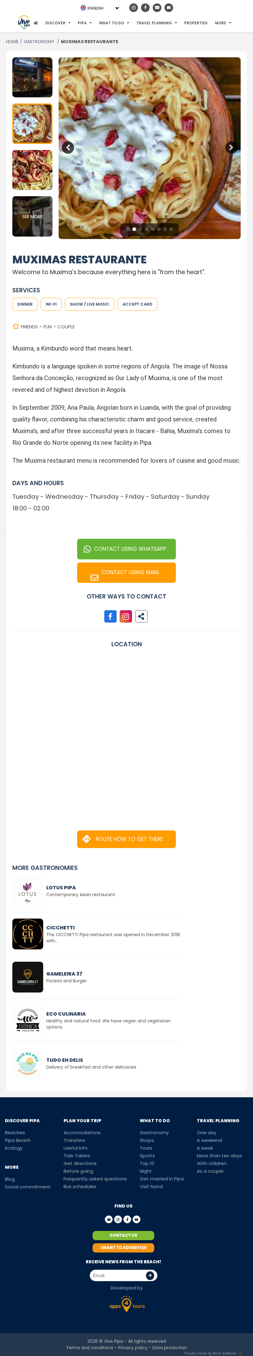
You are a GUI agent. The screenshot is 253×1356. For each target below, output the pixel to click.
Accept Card (137, 304)
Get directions (80, 1163)
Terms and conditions (89, 1348)
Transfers (74, 1140)
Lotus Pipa (61, 887)
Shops (147, 1140)
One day (206, 1132)
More (220, 23)
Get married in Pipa (162, 1178)
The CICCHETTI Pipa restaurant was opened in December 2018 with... (113, 938)
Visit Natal (151, 1186)
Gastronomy (154, 1132)
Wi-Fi (51, 304)
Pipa (82, 23)
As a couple (210, 1171)
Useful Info (76, 1148)
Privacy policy (132, 1348)
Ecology (14, 1148)
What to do (111, 23)
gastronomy (40, 42)
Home (12, 42)
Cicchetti (60, 927)
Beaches (15, 1132)
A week (205, 1148)
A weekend (209, 1140)
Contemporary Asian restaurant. (81, 894)
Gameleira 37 (64, 973)
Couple (66, 326)
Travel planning (154, 23)
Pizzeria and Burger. (67, 981)
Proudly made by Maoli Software (210, 1353)
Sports (147, 1155)
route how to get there (129, 839)
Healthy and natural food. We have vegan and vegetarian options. (108, 1024)
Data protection (169, 1348)
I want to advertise (123, 1248)
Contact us (123, 1235)
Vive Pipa (113, 1341)
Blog (10, 1179)
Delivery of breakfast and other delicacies (91, 1067)
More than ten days (219, 1155)
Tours (146, 1148)
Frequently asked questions (95, 1178)
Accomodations (82, 1132)
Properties (196, 23)
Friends (29, 326)
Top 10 (147, 1163)
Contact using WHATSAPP (130, 549)
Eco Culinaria (66, 1013)
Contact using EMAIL (131, 572)
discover (55, 23)
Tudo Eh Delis (64, 1060)
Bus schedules (80, 1186)
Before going (78, 1171)
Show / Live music (90, 304)
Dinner (25, 304)
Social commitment (28, 1186)
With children (211, 1163)
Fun (48, 326)
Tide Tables (77, 1155)
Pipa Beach (18, 1140)
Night (146, 1171)
